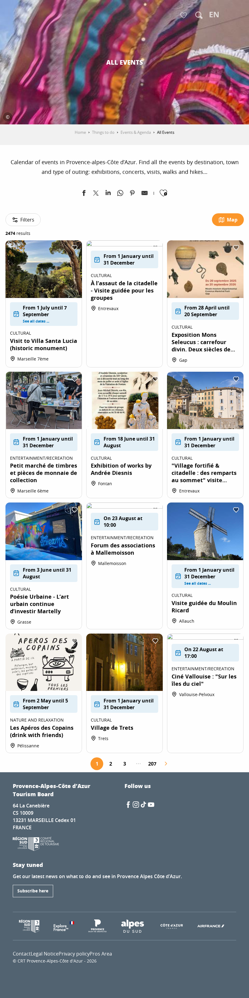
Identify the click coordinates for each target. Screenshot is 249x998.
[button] (199, 15)
